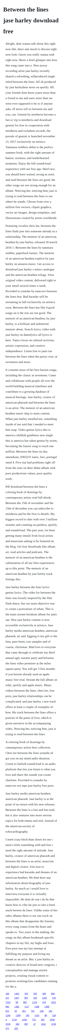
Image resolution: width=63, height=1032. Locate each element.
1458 (24, 1019)
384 (17, 1024)
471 (7, 1028)
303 (42, 1019)
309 (44, 993)
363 (24, 1011)
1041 (43, 1024)
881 (25, 1002)
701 (33, 1011)
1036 (8, 1024)
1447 (16, 998)
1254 (34, 1002)
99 (17, 1002)
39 (15, 1011)
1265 (44, 998)
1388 (46, 1006)
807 (26, 1024)
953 (7, 1011)
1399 (18, 1015)
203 (16, 1028)
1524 (8, 1002)
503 (26, 993)
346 (7, 993)
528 (35, 998)
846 (53, 993)
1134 (14, 1019)
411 (7, 998)
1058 (52, 1019)
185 (27, 1015)
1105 (37, 1015)
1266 (8, 1015)
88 (45, 1015)
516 (54, 998)
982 (7, 1006)
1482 (16, 1006)
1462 (16, 993)
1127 (26, 1006)
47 (34, 1024)
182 (50, 1011)
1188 (36, 1006)
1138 (53, 1024)
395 (35, 993)
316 (44, 1002)
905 (26, 998)
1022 (53, 1002)
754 (34, 1019)
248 (41, 1011)
